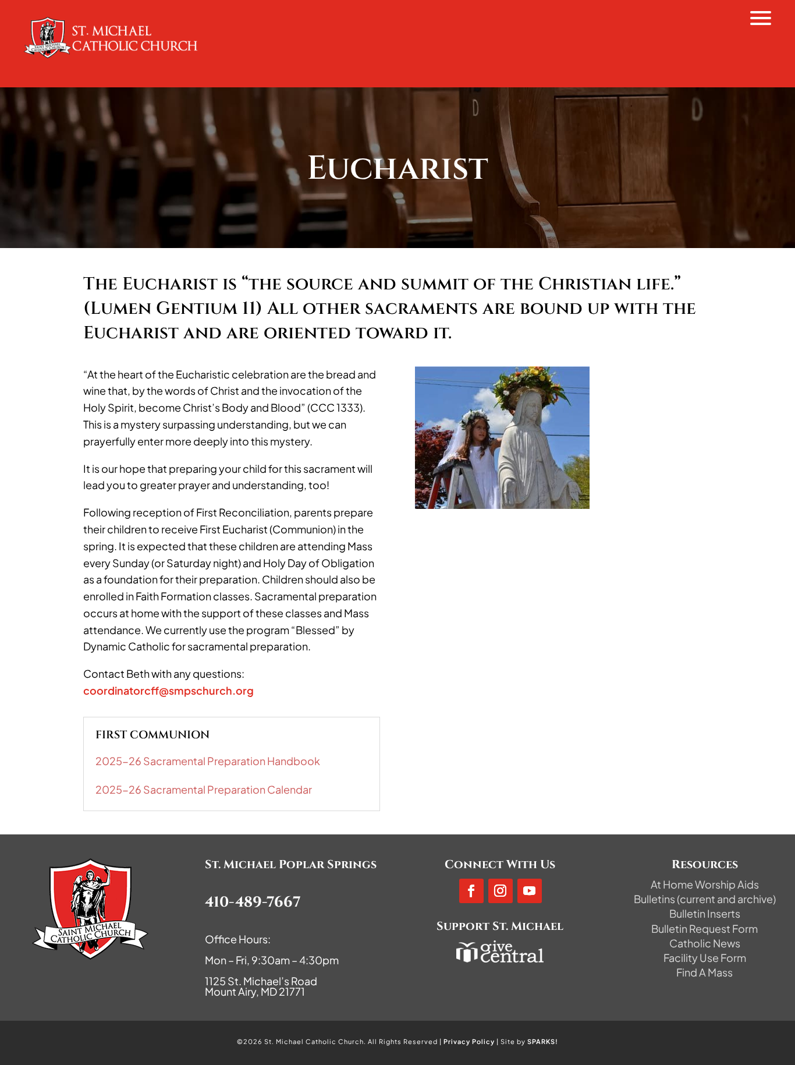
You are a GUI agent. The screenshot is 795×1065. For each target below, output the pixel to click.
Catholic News (704, 943)
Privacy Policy (469, 1041)
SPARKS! (542, 1041)
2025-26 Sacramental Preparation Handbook (207, 760)
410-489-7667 (253, 902)
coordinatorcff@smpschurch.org (168, 690)
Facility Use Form (704, 957)
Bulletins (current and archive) (705, 898)
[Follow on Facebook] (471, 891)
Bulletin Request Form (704, 928)
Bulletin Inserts (704, 913)
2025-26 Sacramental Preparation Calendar (203, 789)
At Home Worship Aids (705, 884)
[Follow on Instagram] (500, 891)
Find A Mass (704, 972)
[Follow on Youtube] (529, 891)
